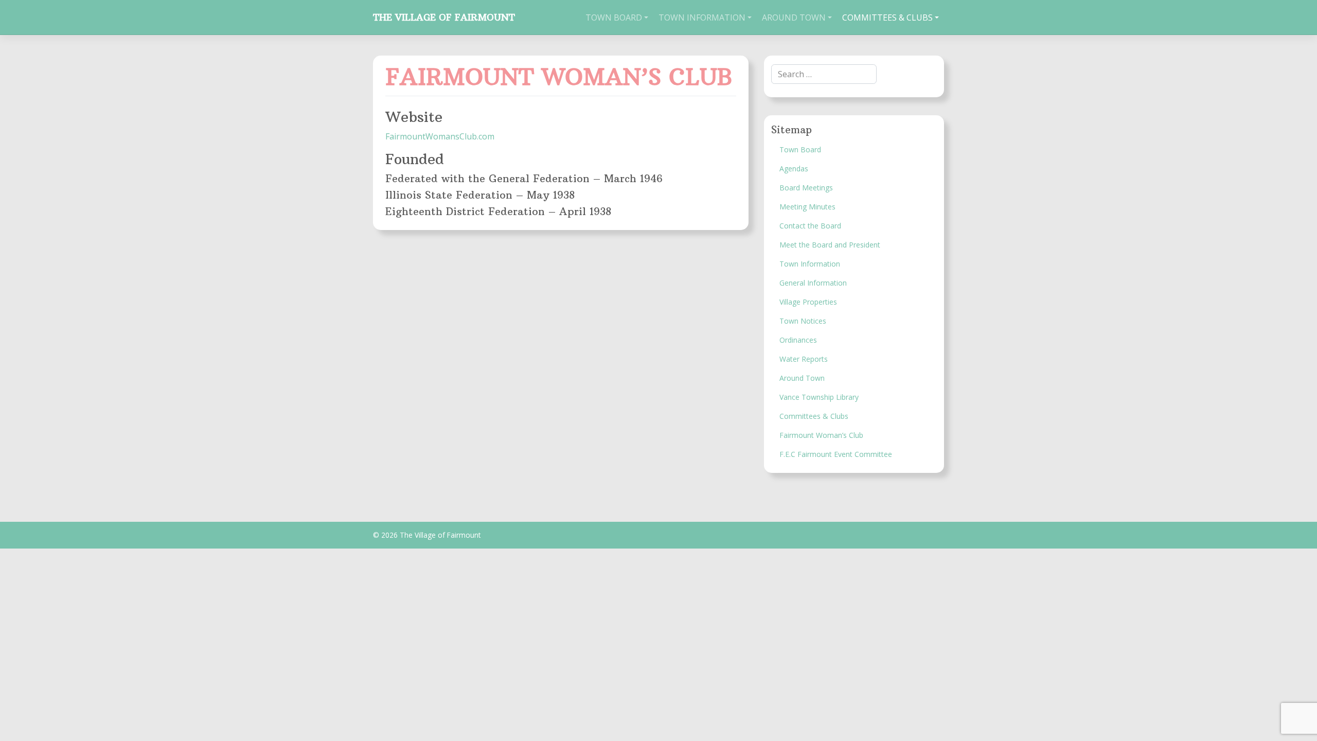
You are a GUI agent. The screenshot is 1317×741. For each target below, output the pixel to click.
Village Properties (808, 302)
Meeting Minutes (807, 206)
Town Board (613, 17)
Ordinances (798, 340)
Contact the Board (810, 226)
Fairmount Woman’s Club (821, 435)
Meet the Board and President (829, 245)
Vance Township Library (819, 397)
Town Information (701, 17)
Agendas (793, 168)
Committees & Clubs (887, 17)
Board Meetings (806, 187)
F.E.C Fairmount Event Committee (835, 454)
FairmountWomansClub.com (439, 136)
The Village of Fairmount (444, 17)
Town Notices (802, 321)
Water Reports (803, 359)
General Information (813, 283)
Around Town (794, 17)
